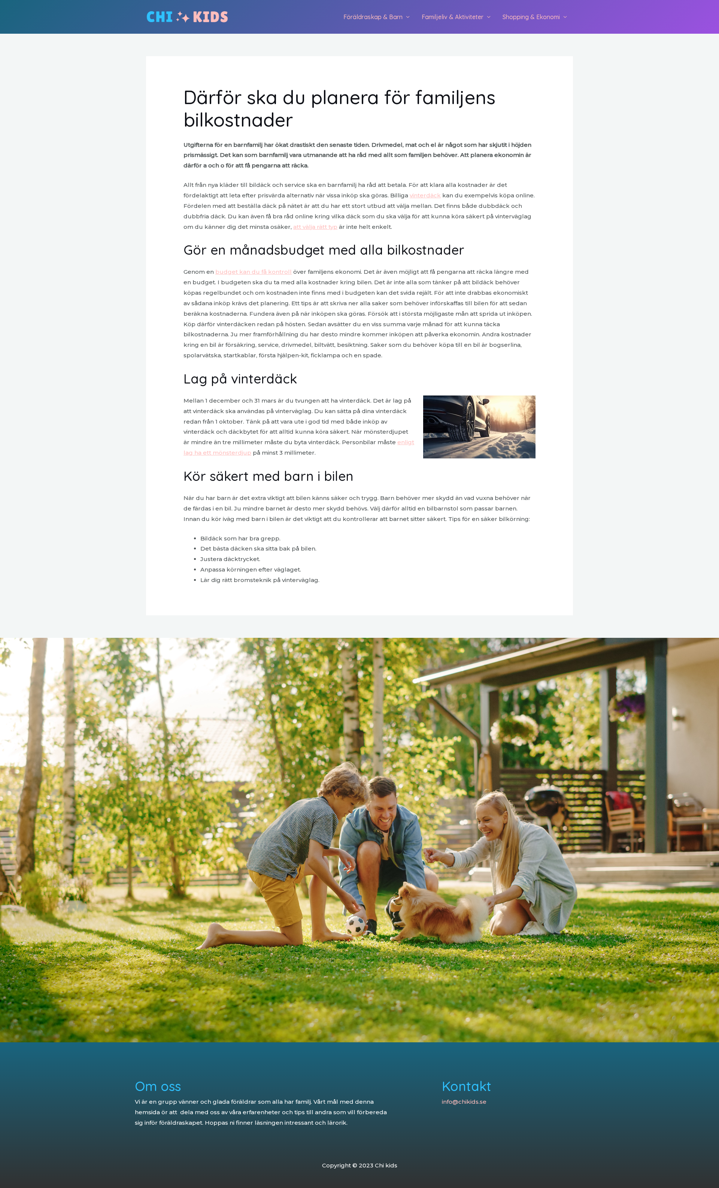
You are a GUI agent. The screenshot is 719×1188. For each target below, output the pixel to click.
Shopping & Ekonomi (531, 17)
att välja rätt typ (315, 226)
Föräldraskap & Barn (373, 17)
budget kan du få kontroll (253, 271)
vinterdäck (425, 195)
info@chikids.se (464, 1101)
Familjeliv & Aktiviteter (452, 17)
